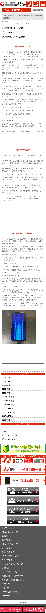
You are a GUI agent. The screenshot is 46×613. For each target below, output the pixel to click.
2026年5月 (6, 389)
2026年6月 (6, 385)
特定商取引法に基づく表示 (12, 576)
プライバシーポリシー (11, 572)
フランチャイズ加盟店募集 (12, 564)
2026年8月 (6, 377)
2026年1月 (6, 405)
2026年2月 (6, 401)
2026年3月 (6, 397)
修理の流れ (6, 536)
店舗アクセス (7, 548)
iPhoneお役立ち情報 (10, 435)
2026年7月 (6, 381)
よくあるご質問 (8, 552)
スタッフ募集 (7, 560)
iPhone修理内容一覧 (10, 532)
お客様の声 (6, 427)
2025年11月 (7, 412)
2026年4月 (6, 393)
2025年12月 (7, 408)
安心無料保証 (7, 540)
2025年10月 (7, 416)
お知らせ (5, 431)
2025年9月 (6, 420)
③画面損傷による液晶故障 (13, 37)
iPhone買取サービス (10, 556)
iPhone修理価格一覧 (10, 544)
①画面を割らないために (12, 28)
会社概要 (5, 568)
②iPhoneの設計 (9, 32)
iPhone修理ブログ (9, 439)
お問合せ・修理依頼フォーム (13, 580)
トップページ (7, 528)
